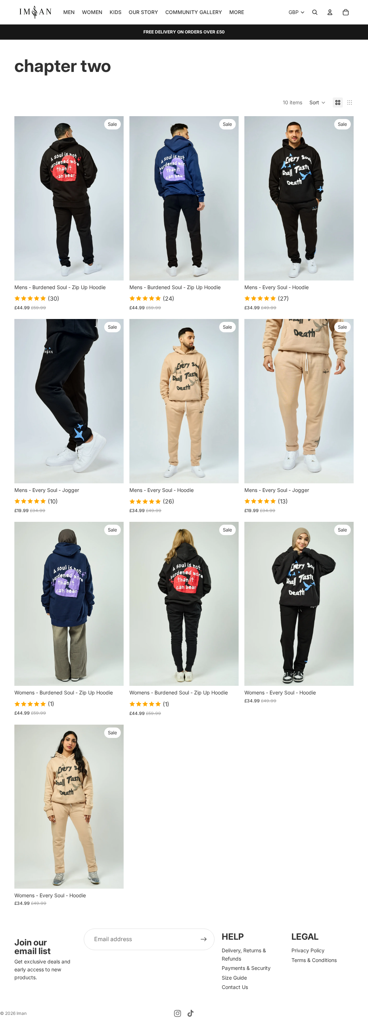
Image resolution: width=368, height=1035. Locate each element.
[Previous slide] (25, 198)
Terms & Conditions (314, 960)
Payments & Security (246, 968)
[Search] (315, 12)
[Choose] (112, 269)
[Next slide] (113, 198)
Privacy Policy (308, 950)
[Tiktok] (190, 1013)
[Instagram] (177, 1013)
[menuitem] (237, 12)
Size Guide (234, 977)
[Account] (330, 12)
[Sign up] (203, 939)
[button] (317, 102)
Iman (22, 1013)
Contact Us (235, 987)
